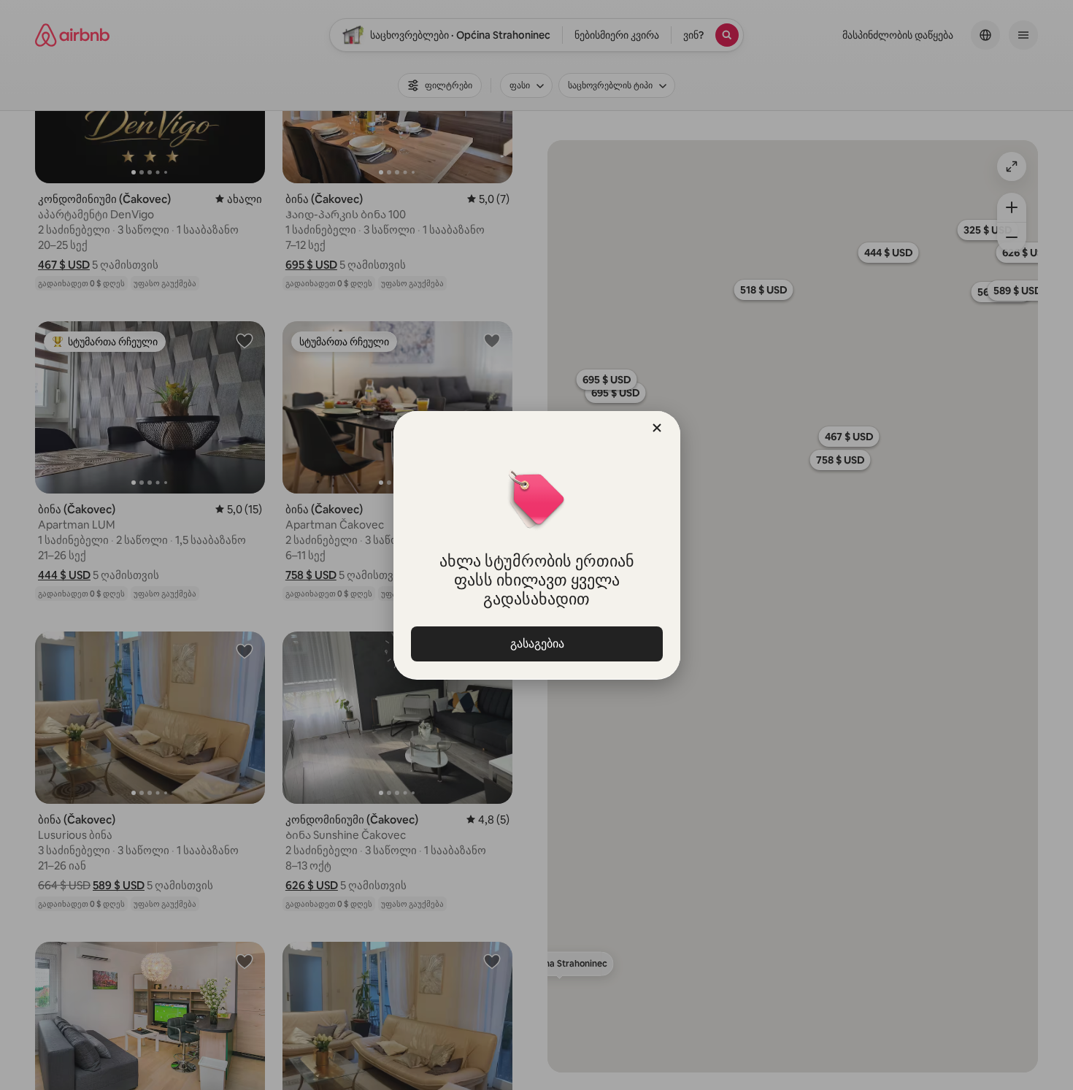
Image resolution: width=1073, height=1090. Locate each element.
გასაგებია (536, 643)
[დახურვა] (657, 428)
